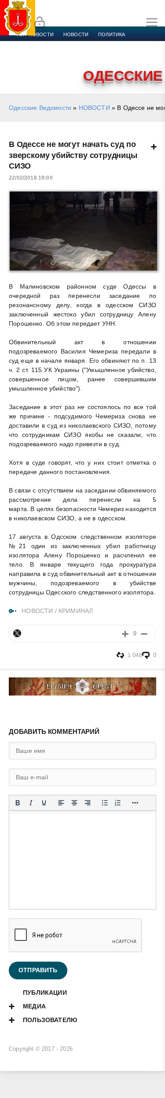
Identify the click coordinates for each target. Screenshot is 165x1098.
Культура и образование (49, 55)
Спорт (97, 45)
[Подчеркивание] (44, 802)
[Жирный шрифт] (17, 802)
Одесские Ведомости (40, 107)
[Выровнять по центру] (74, 802)
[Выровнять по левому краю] (61, 802)
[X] (17, 633)
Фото (23, 66)
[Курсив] (30, 802)
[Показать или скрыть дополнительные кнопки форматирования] (135, 802)
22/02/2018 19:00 (31, 178)
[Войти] (39, 22)
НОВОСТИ (94, 107)
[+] (125, 633)
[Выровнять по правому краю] (87, 802)
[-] (144, 633)
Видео (142, 55)
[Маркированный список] (104, 802)
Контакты (53, 66)
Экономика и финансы (47, 45)
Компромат (109, 55)
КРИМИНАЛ (76, 610)
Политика (111, 34)
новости (75, 34)
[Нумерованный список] (118, 802)
